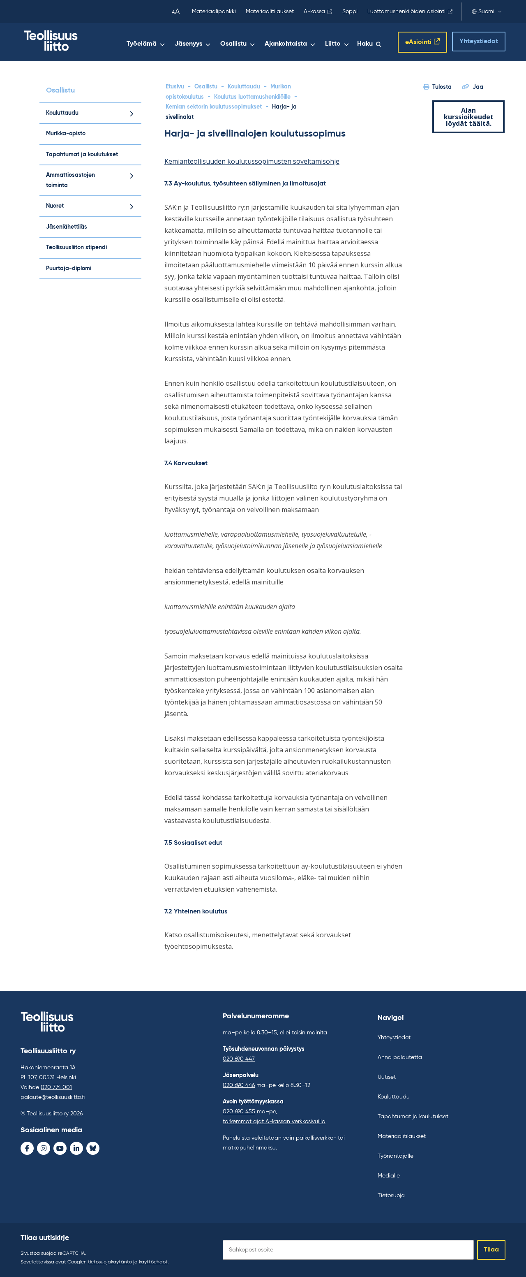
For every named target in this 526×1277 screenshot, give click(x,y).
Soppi (350, 11)
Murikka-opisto (65, 134)
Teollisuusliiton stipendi (76, 247)
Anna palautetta (400, 1057)
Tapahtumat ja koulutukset (82, 155)
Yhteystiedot (478, 41)
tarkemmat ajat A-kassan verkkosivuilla (274, 1121)
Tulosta (442, 87)
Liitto (333, 44)
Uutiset (387, 1077)
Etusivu (175, 87)
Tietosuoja (391, 1195)
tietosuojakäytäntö (110, 1262)
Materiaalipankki (214, 11)
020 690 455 (239, 1112)
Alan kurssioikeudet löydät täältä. (469, 117)
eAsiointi (418, 42)
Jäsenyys (188, 44)
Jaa (478, 87)
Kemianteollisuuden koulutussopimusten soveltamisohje (251, 161)
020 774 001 (56, 1087)
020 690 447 (239, 1059)
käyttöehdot (153, 1262)
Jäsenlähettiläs (66, 227)
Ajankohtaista (286, 44)
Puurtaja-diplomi (68, 268)
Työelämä (142, 44)
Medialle (389, 1176)
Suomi (486, 11)
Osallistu (233, 44)
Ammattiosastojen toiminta (70, 180)
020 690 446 (239, 1085)
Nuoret (55, 206)
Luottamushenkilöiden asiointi (406, 11)
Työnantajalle (395, 1156)
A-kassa (314, 11)
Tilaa (491, 1250)
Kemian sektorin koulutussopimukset (214, 107)
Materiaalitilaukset (270, 11)
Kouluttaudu (62, 113)
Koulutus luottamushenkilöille (252, 97)
